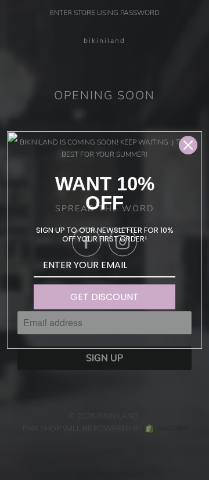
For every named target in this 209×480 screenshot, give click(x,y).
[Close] (188, 145)
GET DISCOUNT (104, 297)
